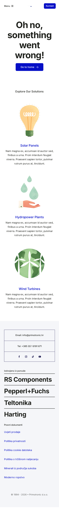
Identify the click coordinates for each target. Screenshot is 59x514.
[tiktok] (33, 356)
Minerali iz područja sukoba (20, 468)
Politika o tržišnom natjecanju (21, 459)
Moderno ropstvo (14, 477)
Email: (19, 335)
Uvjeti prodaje (12, 432)
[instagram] (26, 356)
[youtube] (40, 356)
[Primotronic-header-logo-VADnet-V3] (29, 6)
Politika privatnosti (15, 441)
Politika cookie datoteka (18, 450)
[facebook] (19, 356)
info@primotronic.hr (33, 335)
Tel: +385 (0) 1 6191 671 (29, 346)
